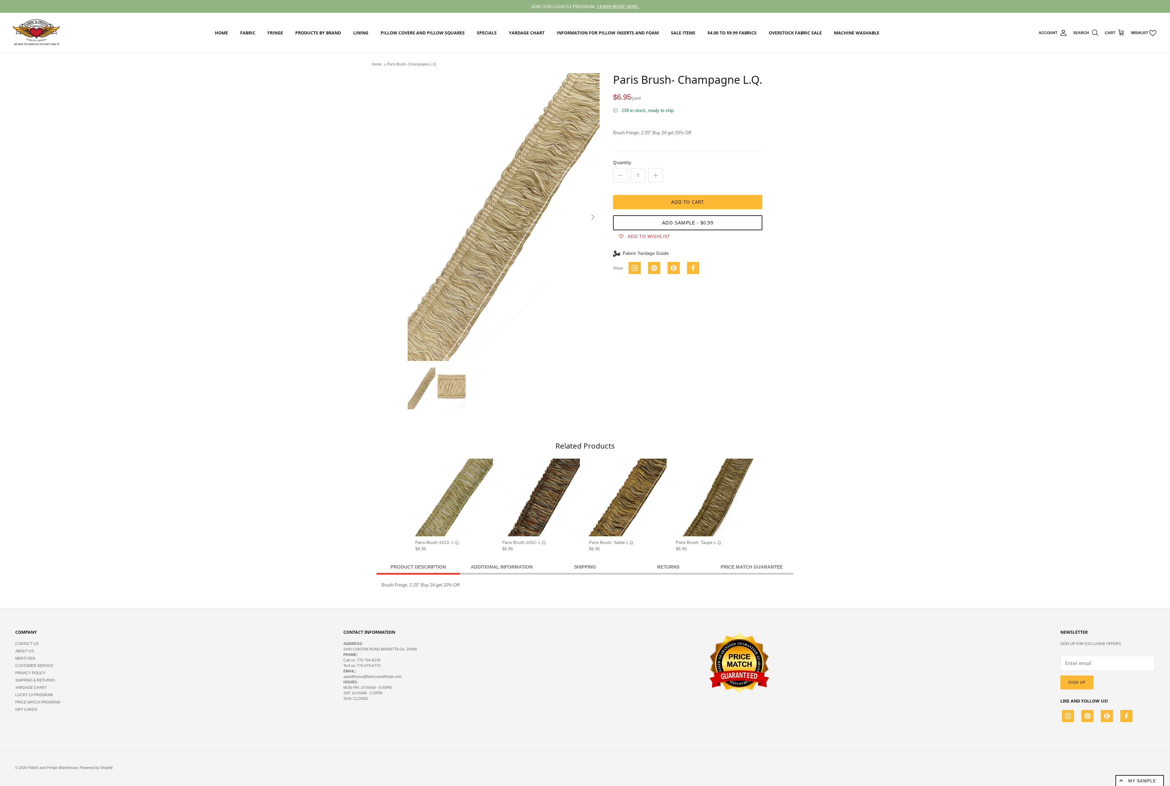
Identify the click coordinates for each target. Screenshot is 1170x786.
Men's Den (25, 658)
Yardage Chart (526, 33)
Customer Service (34, 666)
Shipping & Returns (35, 680)
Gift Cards (26, 709)
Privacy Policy (30, 673)
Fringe (275, 33)
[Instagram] (1068, 717)
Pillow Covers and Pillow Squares (423, 33)
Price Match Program (37, 702)
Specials (487, 33)
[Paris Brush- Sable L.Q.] (628, 497)
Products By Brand (318, 33)
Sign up (1077, 682)
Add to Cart (687, 202)
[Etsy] (1107, 717)
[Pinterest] (1087, 717)
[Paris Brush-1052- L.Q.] (541, 497)
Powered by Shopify (96, 768)
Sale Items (683, 33)
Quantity (622, 162)
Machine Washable (856, 33)
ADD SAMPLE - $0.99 (687, 222)
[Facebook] (1126, 717)
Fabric (247, 33)
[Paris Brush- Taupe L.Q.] (714, 497)
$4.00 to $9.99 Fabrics (732, 33)
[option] (504, 217)
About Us (24, 651)
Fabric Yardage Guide (646, 253)
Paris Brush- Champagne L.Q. (412, 64)
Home (221, 33)
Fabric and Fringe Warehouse (53, 768)
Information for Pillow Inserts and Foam (608, 33)
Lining (360, 33)
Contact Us (27, 644)
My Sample (1142, 780)
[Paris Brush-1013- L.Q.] (454, 497)
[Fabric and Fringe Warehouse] (36, 33)
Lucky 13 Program (34, 695)
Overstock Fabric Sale (795, 33)
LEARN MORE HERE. (618, 6)
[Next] (593, 217)
